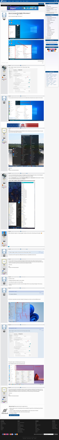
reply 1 (16, 328)
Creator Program (37, 429)
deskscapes (50, 77)
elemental (52, 83)
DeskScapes (2, 427)
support (47, 85)
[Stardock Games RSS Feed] (55, 51)
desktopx (47, 79)
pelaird (4, 70)
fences (47, 73)
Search (8, 5)
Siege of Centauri (20, 430)
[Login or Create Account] (54, 1)
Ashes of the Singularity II (21, 422)
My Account (53, 423)
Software (9, 1)
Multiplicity (2, 428)
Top (43, 65)
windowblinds (50, 73)
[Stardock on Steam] (55, 49)
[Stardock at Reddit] (48, 51)
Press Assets (37, 428)
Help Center (53, 422)
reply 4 (16, 291)
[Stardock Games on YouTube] (51, 49)
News (21, 1)
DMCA (32, 438)
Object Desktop (3, 422)
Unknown (4, 17)
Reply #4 (10, 173)
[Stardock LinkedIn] (53, 51)
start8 (47, 77)
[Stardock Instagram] (54, 49)
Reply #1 (10, 65)
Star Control (19, 427)
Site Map (35, 438)
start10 (55, 78)
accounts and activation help (49, 78)
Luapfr (4, 101)
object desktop (48, 83)
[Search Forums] (58, 1)
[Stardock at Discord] (50, 51)
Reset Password (54, 427)
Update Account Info (55, 428)
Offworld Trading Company (21, 429)
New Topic (41, 3)
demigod (50, 82)
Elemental (19, 423)
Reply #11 (10, 387)
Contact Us (36, 430)
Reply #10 (10, 324)
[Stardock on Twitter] (48, 49)
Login (10, 5)
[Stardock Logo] (3, 1)
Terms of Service (29, 438)
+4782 (4, 241)
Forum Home (4, 5)
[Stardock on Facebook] (49, 49)
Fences (1, 426)
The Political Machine (20, 428)
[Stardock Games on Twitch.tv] (52, 49)
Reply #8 (10, 276)
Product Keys (54, 426)
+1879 (4, 397)
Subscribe (56, 434)
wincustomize (51, 79)
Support (27, 1)
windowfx (54, 82)
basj (4, 133)
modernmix (54, 84)
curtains (51, 84)
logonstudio (47, 84)
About (36, 422)
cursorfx (47, 82)
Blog (23, 1)
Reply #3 (10, 128)
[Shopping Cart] (56, 1)
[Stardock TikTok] (52, 51)
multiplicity (51, 76)
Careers (36, 426)
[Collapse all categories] (57, 16)
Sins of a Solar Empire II (21, 426)
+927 (4, 75)
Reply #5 (10, 231)
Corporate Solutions (3, 423)
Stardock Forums (20, 14)
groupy (55, 76)
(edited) (27, 173)
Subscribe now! (51, 44)
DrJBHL (4, 236)
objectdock (47, 76)
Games (13, 1)
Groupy (2, 429)
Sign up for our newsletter (38, 434)
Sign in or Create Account (14, 415)
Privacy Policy (24, 438)
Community (17, 1)
